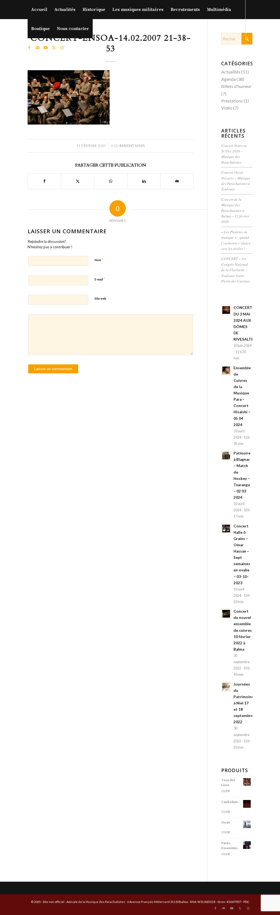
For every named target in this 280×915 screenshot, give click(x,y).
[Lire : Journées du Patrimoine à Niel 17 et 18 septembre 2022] (226, 687)
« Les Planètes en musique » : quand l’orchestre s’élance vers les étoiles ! (236, 240)
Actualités (230, 71)
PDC (246, 902)
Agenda (228, 79)
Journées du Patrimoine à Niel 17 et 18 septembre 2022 (244, 703)
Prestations (232, 100)
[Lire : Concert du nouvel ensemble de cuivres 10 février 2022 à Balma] (226, 614)
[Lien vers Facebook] (29, 47)
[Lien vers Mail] (37, 47)
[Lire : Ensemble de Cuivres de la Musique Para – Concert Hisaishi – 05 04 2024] (226, 370)
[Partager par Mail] (177, 181)
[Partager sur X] (77, 181)
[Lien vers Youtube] (46, 47)
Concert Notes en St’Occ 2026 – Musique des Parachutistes (234, 154)
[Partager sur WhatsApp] (110, 181)
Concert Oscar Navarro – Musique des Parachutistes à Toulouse (235, 180)
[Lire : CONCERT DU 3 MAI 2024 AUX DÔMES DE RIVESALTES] (226, 310)
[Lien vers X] (54, 47)
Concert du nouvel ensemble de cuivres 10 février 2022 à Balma (243, 630)
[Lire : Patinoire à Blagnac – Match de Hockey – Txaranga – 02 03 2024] (226, 456)
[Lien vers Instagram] (62, 47)
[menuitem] (39, 9)
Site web (100, 298)
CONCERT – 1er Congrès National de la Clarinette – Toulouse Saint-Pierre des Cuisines (235, 270)
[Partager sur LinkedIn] (143, 181)
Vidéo (226, 107)
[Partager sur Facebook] (44, 181)
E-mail (100, 279)
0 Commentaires (128, 145)
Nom (99, 260)
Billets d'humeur (236, 86)
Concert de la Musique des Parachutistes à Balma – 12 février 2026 (235, 210)
